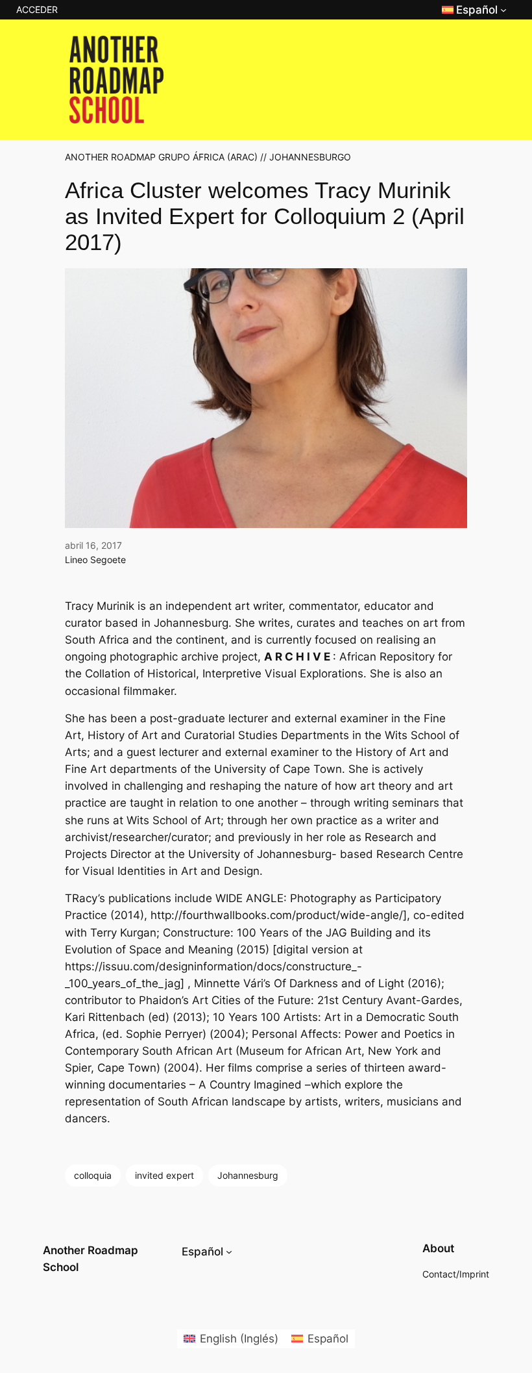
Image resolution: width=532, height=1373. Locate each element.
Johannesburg (247, 1175)
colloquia (93, 1175)
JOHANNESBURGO (310, 156)
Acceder (37, 9)
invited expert (164, 1175)
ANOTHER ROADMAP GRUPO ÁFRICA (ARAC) (161, 156)
